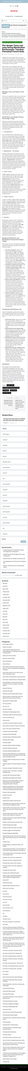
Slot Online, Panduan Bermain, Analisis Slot (12, 956)
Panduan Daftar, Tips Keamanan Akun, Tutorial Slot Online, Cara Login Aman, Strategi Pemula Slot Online (14, 809)
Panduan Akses (6, 798)
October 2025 (6, 603)
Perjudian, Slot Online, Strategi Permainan (12, 860)
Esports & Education (7, 661)
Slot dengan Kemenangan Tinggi (11, 387)
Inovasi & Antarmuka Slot (8, 717)
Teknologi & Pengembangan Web (10, 1006)
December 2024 (6, 630)
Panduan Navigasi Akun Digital (10, 825)
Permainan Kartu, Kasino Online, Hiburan (12, 863)
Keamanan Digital (7, 742)
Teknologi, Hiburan (7, 1034)
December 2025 (6, 597)
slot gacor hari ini (7, 919)
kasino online (10, 385)
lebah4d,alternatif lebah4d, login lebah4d (12, 778)
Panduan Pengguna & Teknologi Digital (11, 830)
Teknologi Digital (6, 1022)
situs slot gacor (6, 467)
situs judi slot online (7, 899)
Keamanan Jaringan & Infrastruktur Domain (12, 768)
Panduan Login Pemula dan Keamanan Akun (13, 822)
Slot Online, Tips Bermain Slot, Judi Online (12, 968)
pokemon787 (6, 880)
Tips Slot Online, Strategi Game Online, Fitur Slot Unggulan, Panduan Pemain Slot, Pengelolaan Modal (14, 1049)
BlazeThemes (15, 1068)
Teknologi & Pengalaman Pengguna (11, 1003)
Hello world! (19, 575)
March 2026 (5, 589)
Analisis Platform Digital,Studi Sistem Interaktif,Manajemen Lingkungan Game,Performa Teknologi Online (14, 651)
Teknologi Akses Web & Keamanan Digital (12, 1012)
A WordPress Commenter (9, 575)
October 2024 (6, 636)
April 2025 (5, 619)
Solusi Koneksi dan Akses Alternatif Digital (12, 977)
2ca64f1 (5, 54)
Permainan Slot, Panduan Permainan (11, 873)
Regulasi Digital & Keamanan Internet (11, 885)
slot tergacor (6, 974)
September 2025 (6, 605)
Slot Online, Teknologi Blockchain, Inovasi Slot (13, 966)
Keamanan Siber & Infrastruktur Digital (11, 775)
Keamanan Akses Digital (8, 739)
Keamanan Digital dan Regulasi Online (11, 751)
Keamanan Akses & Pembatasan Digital (12, 737)
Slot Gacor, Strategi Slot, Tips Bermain (11, 921)
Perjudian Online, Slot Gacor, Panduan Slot (12, 857)
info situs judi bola (7, 703)
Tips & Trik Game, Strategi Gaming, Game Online (14, 1040)
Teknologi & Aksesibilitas (8, 988)
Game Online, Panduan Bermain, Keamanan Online (14, 676)
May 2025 (5, 616)
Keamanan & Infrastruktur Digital (10, 731)
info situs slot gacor (7, 709)
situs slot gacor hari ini (8, 907)
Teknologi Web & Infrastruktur (9, 1032)
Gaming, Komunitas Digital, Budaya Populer (12, 693)
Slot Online (5, 390)
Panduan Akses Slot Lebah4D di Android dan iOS (14, 558)
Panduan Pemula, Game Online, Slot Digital (12, 827)
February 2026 (6, 591)
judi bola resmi (6, 720)
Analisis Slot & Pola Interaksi (9, 655)
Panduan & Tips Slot (7, 795)
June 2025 (5, 614)
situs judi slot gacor (7, 896)
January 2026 (6, 594)
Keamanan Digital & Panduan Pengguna (11, 745)
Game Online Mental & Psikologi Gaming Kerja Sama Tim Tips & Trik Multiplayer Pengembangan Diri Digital (14, 668)
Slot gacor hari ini (7, 462)
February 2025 (6, 625)
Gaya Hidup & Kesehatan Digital (10, 700)
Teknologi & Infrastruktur (8, 994)
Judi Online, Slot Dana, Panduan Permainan (12, 723)
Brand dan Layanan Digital (8, 658)
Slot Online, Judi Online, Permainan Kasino (12, 950)
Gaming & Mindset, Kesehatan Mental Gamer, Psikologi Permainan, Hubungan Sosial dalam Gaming (13, 684)
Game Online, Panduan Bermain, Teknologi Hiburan (14, 679)
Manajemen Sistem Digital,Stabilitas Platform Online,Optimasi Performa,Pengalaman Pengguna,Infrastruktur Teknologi (13, 782)
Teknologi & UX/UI (7, 1009)
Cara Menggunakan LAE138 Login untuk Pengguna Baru (13, 1)
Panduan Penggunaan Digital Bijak (10, 833)
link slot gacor (6, 434)
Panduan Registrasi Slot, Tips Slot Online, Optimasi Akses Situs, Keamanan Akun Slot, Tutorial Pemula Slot (14, 837)
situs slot (5, 473)
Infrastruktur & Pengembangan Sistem (11, 712)
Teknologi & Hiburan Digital (9, 991)
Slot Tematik (6, 971)
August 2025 (5, 608)
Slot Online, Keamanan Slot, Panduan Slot (12, 953)
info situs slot (6, 706)
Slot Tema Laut (6, 393)
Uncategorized (6, 1061)
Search (4, 539)
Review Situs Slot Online (8, 888)
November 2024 (6, 633)
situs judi (5, 891)
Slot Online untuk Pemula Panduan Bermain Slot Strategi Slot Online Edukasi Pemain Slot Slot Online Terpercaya (13, 939)
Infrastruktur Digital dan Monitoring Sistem (12, 714)
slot (13, 377)
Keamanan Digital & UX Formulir (10, 748)
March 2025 (5, 622)
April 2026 (5, 586)
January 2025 (6, 628)
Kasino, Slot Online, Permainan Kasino (12, 42)
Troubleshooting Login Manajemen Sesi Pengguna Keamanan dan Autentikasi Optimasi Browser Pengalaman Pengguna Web (14, 1055)
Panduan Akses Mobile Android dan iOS (12, 800)
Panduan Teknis (6, 841)
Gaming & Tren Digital (8, 691)
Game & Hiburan (6, 664)
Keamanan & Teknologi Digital (9, 734)
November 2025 (6, 600)
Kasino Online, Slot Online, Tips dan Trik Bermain (14, 725)
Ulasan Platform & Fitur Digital (10, 1059)
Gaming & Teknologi (7, 688)
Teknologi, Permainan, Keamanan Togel (12, 1037)
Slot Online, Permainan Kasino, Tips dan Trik (13, 963)
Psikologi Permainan (7, 882)
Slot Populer (13, 390)
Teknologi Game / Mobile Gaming (10, 1024)
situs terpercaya (6, 910)
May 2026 (5, 583)
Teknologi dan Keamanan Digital (10, 1015)
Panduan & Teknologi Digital (9, 792)
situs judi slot (6, 894)
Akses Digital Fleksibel (8, 644)
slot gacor (5, 439)
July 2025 (5, 611)
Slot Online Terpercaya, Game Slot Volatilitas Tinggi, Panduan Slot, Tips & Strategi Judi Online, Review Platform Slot (14, 933)
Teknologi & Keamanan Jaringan (10, 1001)
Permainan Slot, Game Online (9, 870)
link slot (4, 451)
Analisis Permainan (7, 647)
